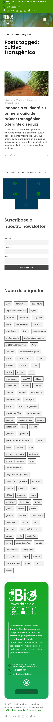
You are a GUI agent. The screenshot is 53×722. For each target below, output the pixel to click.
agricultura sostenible (16, 310)
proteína (22, 515)
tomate (39, 543)
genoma (10, 433)
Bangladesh (11, 331)
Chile (35, 365)
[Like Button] (45, 155)
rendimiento (11, 522)
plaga (37, 502)
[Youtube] (14, 194)
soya (8, 543)
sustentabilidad (23, 543)
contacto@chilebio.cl (22, 674)
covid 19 (26, 379)
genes (34, 427)
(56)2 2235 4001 (13, 7)
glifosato (40, 440)
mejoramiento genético (17, 474)
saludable (10, 529)
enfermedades (33, 413)
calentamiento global (29, 351)
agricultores (21, 304)
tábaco (36, 556)
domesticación (13, 399)
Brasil (34, 345)
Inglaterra (33, 454)
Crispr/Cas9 (11, 385)
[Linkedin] (38, 194)
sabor (25, 522)
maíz (32, 461)
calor (8, 358)
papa (33, 495)
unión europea (13, 563)
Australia (37, 324)
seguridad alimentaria (30, 529)
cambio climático (24, 358)
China (9, 372)
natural (9, 488)
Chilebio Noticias (12, 103)
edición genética (13, 413)
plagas (9, 508)
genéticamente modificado (18, 440)
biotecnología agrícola (34, 338)
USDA (27, 563)
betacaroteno (39, 331)
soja (20, 536)
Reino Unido (37, 515)
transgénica (11, 549)
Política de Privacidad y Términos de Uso (23, 710)
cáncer (9, 392)
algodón (10, 317)
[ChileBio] (10, 19)
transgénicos (12, 556)
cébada (22, 392)
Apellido (8, 247)
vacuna (39, 563)
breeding (10, 351)
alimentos (23, 317)
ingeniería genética (15, 454)
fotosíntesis (11, 427)
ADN (8, 304)
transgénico (28, 549)
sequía (9, 536)
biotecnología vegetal (16, 345)
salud (36, 522)
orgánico (21, 495)
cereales (23, 365)
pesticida (10, 502)
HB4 (31, 447)
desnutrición (36, 392)
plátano (9, 515)
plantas (32, 508)
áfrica (9, 570)
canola (41, 358)
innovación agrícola (15, 461)
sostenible (31, 536)
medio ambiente (13, 467)
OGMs (9, 495)
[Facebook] (14, 183)
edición (9, 406)
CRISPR (38, 379)
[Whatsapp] (26, 204)
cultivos (37, 385)
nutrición (22, 488)
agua (33, 310)
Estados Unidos (25, 420)
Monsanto (36, 481)
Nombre (8, 238)
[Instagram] (38, 183)
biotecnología (12, 338)
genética (24, 433)
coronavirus (11, 379)
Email (7, 257)
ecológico (29, 399)
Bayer (25, 331)
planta (21, 508)
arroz (8, 324)
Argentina (38, 317)
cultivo (26, 385)
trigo (26, 556)
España (9, 420)
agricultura (37, 304)
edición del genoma (28, 406)
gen (24, 427)
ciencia (20, 372)
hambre (20, 447)
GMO (8, 447)
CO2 (31, 372)
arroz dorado (22, 324)
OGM (34, 488)
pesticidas (24, 502)
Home (8, 35)
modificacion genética (16, 481)
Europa (40, 420)
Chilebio (30, 100)
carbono (10, 365)
